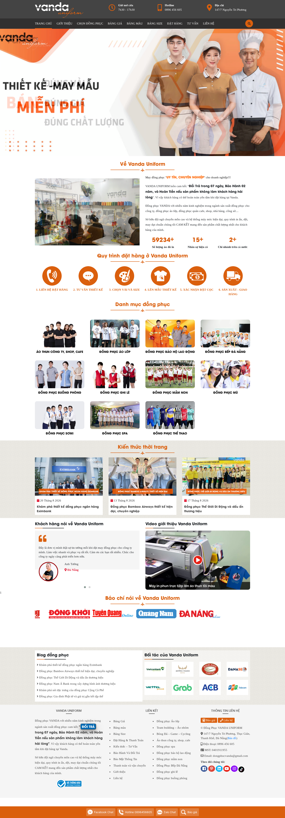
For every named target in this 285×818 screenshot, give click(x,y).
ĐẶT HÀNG (174, 23)
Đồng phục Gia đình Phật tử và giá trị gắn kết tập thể (70, 696)
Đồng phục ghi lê (167, 771)
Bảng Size (119, 733)
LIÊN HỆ (208, 23)
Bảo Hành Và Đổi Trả (126, 752)
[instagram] (234, 769)
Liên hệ (118, 778)
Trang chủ (43, 23)
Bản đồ (232, 738)
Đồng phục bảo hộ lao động (174, 752)
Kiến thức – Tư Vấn (125, 746)
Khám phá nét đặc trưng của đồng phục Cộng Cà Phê (71, 690)
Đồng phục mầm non (169, 759)
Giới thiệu (119, 771)
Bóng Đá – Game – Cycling (173, 733)
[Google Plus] (211, 769)
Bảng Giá (119, 721)
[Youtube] (226, 769)
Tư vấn (192, 23)
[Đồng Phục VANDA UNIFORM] (59, 9)
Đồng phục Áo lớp (168, 721)
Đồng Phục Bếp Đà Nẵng (172, 765)
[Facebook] (204, 769)
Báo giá (210, 720)
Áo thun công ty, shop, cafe (173, 740)
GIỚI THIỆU (64, 23)
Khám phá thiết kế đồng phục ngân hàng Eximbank (68, 508)
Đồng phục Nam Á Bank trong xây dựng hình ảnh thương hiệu (77, 683)
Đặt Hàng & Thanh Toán (128, 740)
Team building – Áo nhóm (173, 727)
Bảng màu (119, 727)
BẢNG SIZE (154, 23)
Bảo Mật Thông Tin (125, 759)
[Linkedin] (219, 769)
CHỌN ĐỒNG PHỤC (90, 23)
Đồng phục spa (166, 746)
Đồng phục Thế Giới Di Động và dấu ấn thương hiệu (213, 508)
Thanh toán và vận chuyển (129, 765)
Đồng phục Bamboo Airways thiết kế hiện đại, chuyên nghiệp (142, 508)
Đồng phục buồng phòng (172, 778)
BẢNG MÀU (135, 23)
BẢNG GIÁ (115, 23)
